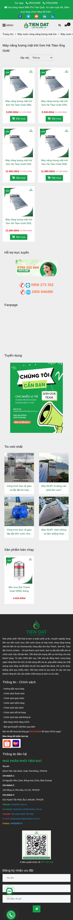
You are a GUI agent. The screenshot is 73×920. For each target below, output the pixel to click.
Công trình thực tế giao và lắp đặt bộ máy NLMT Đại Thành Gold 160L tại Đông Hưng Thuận (19, 488)
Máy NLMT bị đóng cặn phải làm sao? (53, 488)
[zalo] (53, 16)
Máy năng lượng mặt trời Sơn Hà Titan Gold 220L (18, 162)
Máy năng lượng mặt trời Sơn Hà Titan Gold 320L (18, 221)
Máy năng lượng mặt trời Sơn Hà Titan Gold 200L (54, 103)
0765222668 (52, 3)
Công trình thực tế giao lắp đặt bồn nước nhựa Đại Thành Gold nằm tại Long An (19, 532)
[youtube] (37, 16)
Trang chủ (8, 34)
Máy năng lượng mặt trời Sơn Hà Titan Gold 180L (18, 103)
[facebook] (20, 16)
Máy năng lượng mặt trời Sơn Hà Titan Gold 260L (54, 162)
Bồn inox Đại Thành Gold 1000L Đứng (19, 589)
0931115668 (35, 3)
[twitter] (29, 16)
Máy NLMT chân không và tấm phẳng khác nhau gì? (53, 532)
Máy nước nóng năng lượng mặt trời (37, 34)
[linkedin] (45, 16)
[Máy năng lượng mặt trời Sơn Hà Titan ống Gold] (36, 25)
